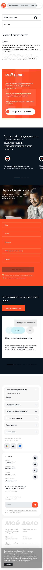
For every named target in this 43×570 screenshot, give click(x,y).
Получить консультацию (21, 112)
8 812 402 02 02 (10, 468)
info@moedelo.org (11, 481)
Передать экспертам (13, 405)
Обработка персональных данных (30, 530)
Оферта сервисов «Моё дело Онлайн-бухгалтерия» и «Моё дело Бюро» (12, 531)
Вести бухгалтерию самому (16, 390)
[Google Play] (7, 446)
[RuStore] (19, 446)
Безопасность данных (28, 543)
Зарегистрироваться (13, 308)
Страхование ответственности (27, 538)
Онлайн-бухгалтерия (13, 393)
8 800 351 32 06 (10, 475)
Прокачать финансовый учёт (17, 411)
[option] (21, 163)
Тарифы (8, 397)
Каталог (7, 24)
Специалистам (11, 425)
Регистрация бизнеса (14, 418)
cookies (22, 551)
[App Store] (13, 446)
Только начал (24, 5)
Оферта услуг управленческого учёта (11, 538)
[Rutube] (35, 477)
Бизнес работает (35, 5)
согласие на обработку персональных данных (20, 275)
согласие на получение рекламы (16, 278)
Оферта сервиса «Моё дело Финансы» (12, 543)
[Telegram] (35, 464)
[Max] (35, 458)
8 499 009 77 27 (10, 462)
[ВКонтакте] (35, 470)
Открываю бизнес (13, 5)
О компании (10, 432)
